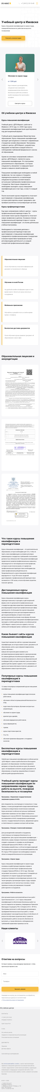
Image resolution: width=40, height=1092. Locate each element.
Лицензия (4, 1046)
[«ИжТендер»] (6, 3)
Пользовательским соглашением (13, 1000)
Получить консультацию (13, 38)
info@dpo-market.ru (7, 1019)
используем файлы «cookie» (11, 1063)
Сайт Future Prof (6, 1023)
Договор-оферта (6, 1048)
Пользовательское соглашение (10, 1037)
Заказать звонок (20, 989)
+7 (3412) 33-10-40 (7, 1017)
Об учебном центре (7, 1032)
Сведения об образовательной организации (14, 1035)
